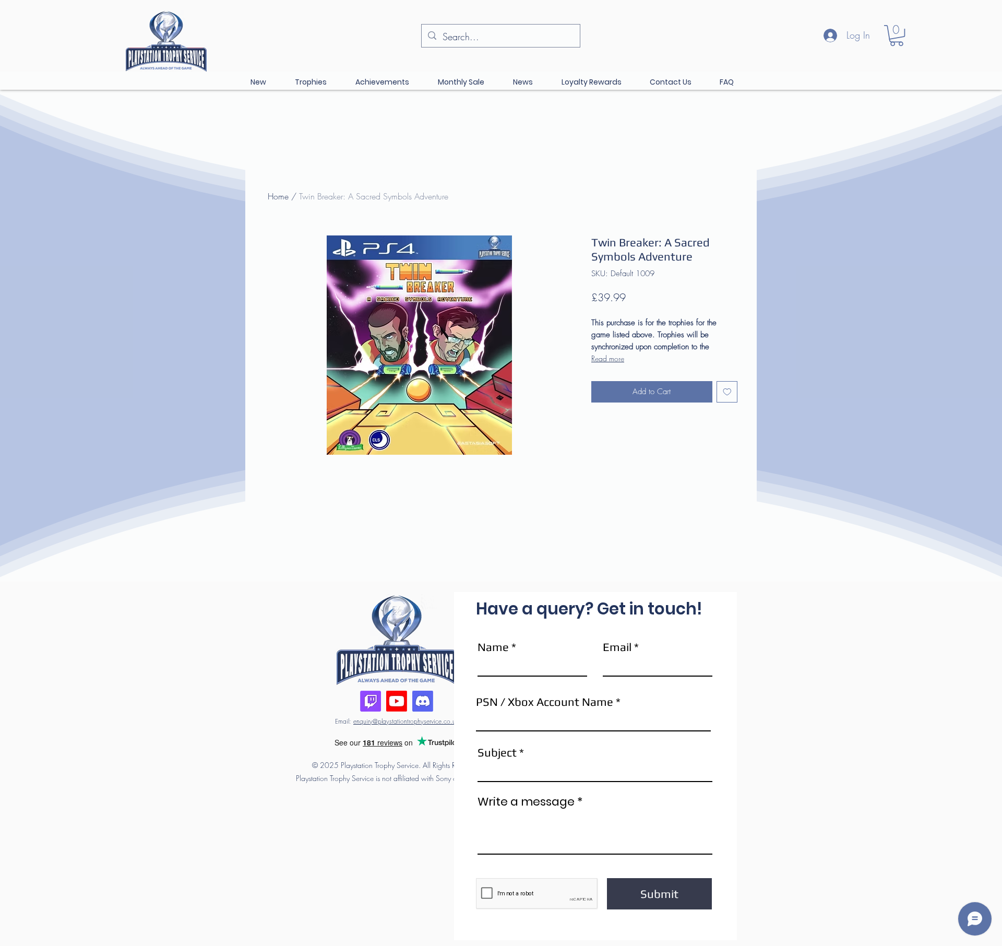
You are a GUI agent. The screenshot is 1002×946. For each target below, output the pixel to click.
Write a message (526, 802)
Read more (607, 358)
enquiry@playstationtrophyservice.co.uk (405, 721)
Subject (497, 752)
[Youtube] (396, 701)
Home (278, 196)
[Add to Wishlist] (727, 392)
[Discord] (422, 701)
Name (493, 647)
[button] (896, 35)
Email (617, 647)
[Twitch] (370, 701)
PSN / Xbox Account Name (544, 701)
